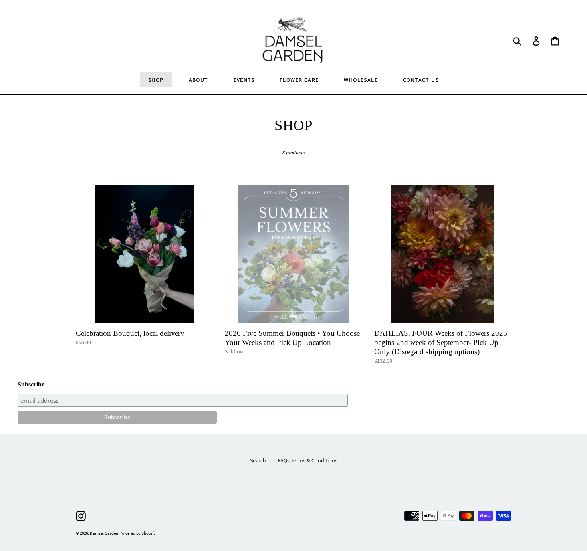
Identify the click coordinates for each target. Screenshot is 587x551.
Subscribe (31, 384)
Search (258, 460)
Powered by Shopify (137, 533)
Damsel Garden (104, 533)
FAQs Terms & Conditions (307, 460)
